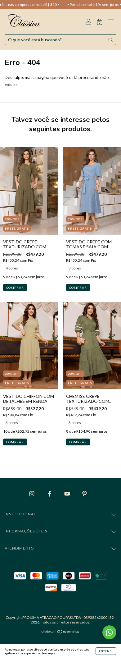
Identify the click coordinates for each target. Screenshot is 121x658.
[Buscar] (110, 40)
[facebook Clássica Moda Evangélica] (49, 493)
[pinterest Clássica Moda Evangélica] (84, 493)
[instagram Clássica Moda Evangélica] (32, 493)
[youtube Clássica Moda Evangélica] (67, 493)
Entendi (106, 651)
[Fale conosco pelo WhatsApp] (109, 632)
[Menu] (111, 22)
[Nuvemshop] (60, 632)
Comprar (15, 287)
